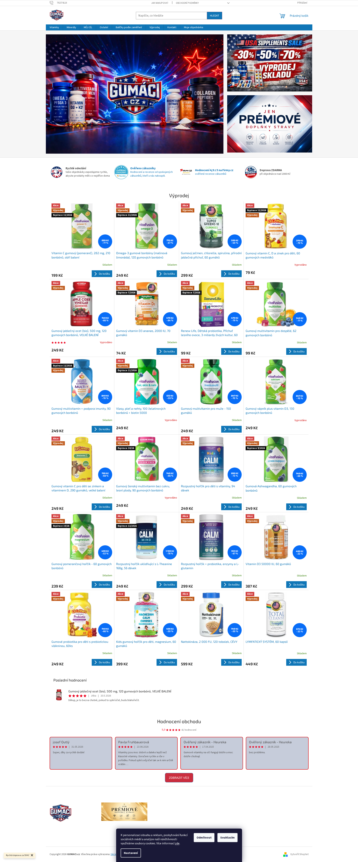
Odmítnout (204, 838)
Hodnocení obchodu (179, 721)
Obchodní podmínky (187, 3)
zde (177, 843)
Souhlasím (227, 838)
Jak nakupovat (159, 3)
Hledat (214, 15)
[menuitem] (54, 27)
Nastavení (131, 853)
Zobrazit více (179, 777)
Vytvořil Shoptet (299, 854)
